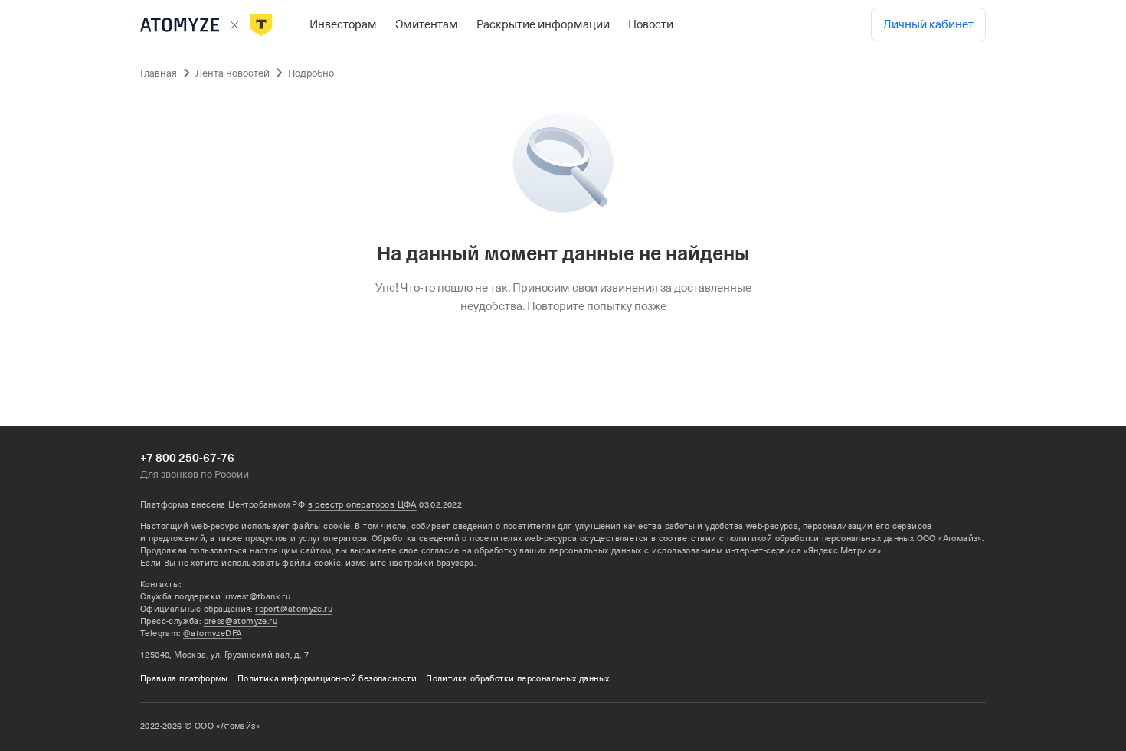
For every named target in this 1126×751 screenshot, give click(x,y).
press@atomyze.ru (240, 621)
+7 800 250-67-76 (187, 458)
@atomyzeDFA (212, 633)
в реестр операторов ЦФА (362, 505)
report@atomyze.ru (293, 609)
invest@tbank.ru (257, 597)
